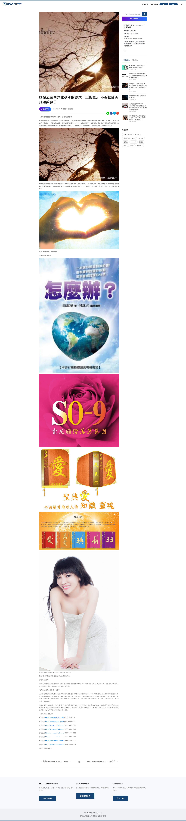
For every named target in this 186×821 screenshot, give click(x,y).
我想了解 (120, 798)
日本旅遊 (140, 138)
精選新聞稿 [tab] (126, 60)
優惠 (125, 146)
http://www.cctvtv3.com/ (54, 729)
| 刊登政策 (83, 816)
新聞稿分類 (154, 4)
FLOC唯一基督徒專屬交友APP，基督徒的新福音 (137, 66)
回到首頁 (145, 4)
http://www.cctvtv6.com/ (54, 741)
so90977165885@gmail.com (133, 39)
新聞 (64, 109)
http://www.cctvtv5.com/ (54, 737)
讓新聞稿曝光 (85, 796)
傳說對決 (139, 146)
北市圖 (137, 134)
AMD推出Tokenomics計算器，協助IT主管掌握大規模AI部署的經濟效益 (138, 75)
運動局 (126, 142)
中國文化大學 (128, 134)
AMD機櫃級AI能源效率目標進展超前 (137, 97)
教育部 (132, 146)
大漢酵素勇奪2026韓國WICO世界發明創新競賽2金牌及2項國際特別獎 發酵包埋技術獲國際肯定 (138, 107)
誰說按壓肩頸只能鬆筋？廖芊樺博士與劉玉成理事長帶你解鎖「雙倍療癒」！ (137, 118)
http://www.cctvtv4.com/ (55, 733)
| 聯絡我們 (102, 816)
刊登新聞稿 (47, 798)
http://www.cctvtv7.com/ (54, 744)
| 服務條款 (89, 816)
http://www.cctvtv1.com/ (54, 722)
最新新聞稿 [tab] (135, 60)
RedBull (133, 142)
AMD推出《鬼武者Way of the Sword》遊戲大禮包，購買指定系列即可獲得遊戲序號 (138, 86)
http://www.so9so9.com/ (54, 718)
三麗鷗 (141, 142)
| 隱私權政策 (95, 816)
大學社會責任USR (129, 138)
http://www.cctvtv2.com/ (54, 725)
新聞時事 (70, 109)
